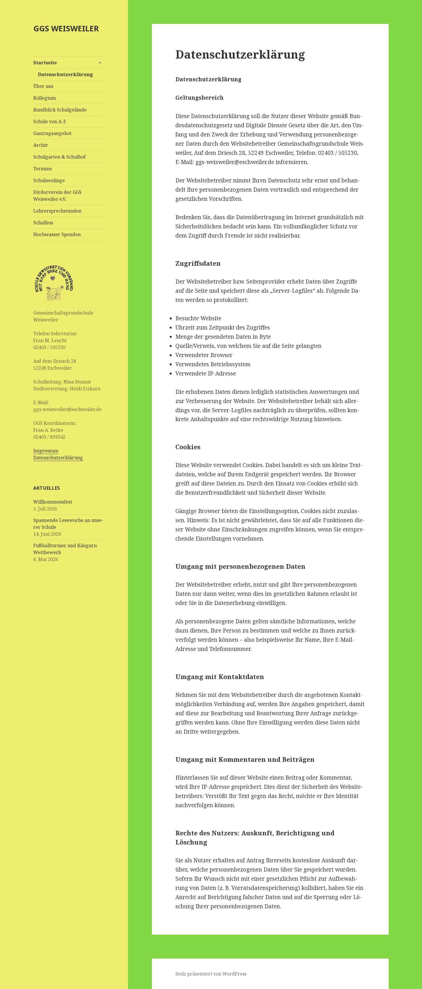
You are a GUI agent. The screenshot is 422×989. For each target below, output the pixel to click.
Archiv (40, 145)
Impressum (45, 451)
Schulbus (43, 222)
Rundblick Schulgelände (60, 110)
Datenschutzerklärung (65, 74)
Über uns (43, 86)
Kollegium (44, 98)
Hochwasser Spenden (57, 234)
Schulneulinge (49, 180)
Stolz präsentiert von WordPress (211, 974)
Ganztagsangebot (52, 133)
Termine (42, 168)
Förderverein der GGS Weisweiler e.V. (57, 195)
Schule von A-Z (49, 121)
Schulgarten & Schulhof (59, 157)
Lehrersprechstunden (57, 211)
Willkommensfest (52, 502)
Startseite (45, 62)
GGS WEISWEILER (66, 28)
